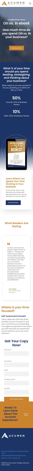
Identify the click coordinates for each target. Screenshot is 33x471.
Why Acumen (5, 451)
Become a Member (17, 451)
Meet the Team (6, 458)
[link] (12, 435)
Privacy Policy (5, 465)
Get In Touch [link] (26, 415)
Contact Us (16, 458)
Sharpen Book (21, 455)
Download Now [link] (16, 48)
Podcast (4, 455)
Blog (9, 455)
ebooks (13, 455)
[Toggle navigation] (30, 3)
